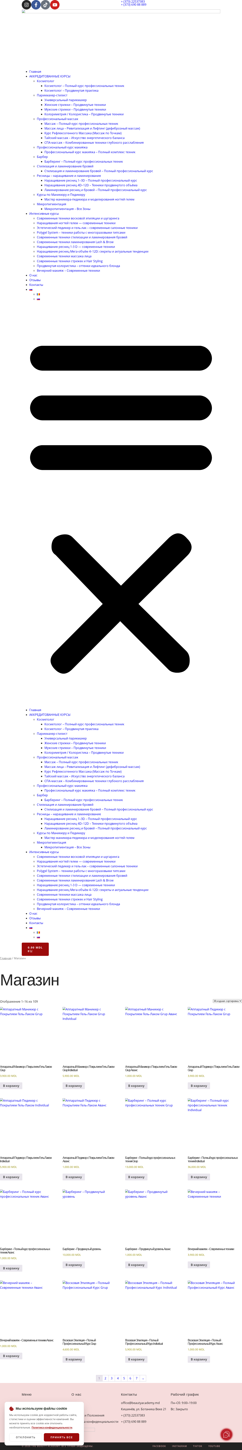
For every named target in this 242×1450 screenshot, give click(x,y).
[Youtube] (55, 4)
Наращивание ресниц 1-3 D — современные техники (76, 247)
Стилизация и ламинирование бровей (65, 166)
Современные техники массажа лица (64, 256)
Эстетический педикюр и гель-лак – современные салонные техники (87, 228)
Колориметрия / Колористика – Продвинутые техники (84, 114)
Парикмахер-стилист (52, 95)
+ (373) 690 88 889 (133, 4)
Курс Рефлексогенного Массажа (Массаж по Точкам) (83, 133)
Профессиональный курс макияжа (62, 147)
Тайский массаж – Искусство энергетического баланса (84, 138)
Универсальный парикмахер (65, 100)
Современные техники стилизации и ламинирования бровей (82, 237)
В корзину (11, 1086)
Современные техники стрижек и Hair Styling (70, 261)
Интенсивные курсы (44, 213)
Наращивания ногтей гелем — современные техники (76, 223)
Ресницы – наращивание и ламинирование (69, 176)
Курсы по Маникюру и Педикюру (61, 195)
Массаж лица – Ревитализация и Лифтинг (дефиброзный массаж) (92, 128)
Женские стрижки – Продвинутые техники (75, 105)
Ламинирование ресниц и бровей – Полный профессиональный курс (95, 190)
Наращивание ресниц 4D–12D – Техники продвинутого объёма (90, 185)
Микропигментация (51, 204)
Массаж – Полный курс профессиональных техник (81, 124)
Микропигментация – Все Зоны (67, 209)
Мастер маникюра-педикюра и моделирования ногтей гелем (89, 199)
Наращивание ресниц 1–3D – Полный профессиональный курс (90, 180)
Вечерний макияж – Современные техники (68, 270)
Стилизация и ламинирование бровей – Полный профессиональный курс (98, 171)
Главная (35, 71)
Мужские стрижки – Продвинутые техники (75, 109)
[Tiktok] (45, 4)
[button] (121, 504)
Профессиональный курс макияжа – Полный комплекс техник (89, 152)
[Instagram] (26, 4)
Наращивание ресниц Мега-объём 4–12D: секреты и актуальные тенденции (92, 251)
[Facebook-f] (36, 4)
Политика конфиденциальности (52, 1427)
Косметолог (45, 81)
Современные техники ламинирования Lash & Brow (75, 242)
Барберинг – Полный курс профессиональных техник (83, 161)
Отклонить (26, 1437)
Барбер (42, 157)
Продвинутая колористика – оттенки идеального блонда (78, 266)
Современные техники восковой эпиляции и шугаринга (78, 218)
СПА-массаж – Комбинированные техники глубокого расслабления (94, 142)
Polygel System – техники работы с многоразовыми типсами (81, 232)
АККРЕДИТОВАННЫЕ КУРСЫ (50, 76)
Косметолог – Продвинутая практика (71, 90)
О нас (33, 275)
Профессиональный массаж (57, 119)
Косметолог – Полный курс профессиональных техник (84, 86)
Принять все (61, 1437)
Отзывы (35, 280)
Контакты (36, 285)
